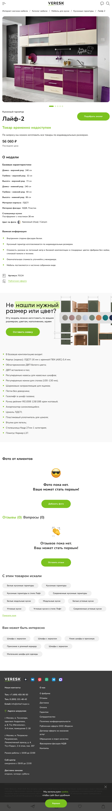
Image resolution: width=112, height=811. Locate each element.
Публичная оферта (17, 281)
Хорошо (56, 803)
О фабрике (45, 693)
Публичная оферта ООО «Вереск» (56, 726)
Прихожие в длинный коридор (22, 646)
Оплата (43, 707)
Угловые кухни (14, 608)
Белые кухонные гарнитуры (20, 585)
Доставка (44, 702)
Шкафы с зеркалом (16, 638)
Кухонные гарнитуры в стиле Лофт (24, 593)
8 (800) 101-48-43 (18, 699)
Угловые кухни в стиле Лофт (47, 608)
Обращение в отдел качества (54, 739)
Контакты (44, 748)
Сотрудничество (47, 716)
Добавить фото (56, 503)
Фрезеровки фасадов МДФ (53, 743)
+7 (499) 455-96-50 (19, 694)
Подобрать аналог (93, 116)
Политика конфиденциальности (55, 721)
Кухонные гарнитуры (56, 585)
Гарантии (44, 712)
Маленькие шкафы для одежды (22, 654)
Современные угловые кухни (88, 608)
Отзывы (43, 698)
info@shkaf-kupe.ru (20, 704)
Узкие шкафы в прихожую (81, 638)
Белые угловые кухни (83, 601)
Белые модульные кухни (19, 601)
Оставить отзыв (56, 562)
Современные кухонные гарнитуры (70, 593)
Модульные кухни (51, 601)
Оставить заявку (23, 331)
